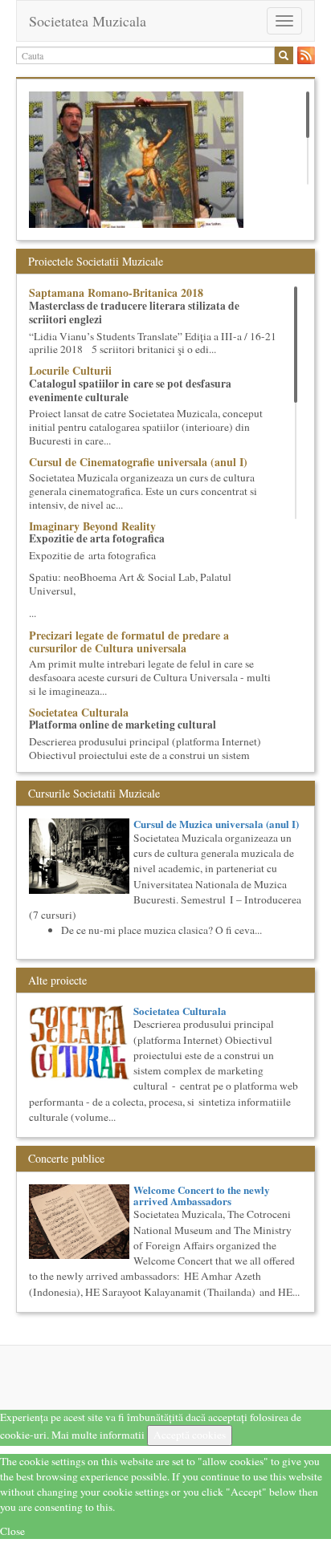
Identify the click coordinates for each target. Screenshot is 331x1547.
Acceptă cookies (189, 1434)
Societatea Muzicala (87, 20)
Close (12, 1531)
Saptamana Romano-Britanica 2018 (116, 292)
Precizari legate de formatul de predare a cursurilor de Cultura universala (129, 641)
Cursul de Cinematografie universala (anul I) (138, 461)
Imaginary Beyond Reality (92, 526)
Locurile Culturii (70, 370)
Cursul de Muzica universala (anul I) (216, 823)
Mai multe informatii (98, 1434)
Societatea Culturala (79, 712)
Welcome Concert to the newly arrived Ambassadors (201, 1195)
